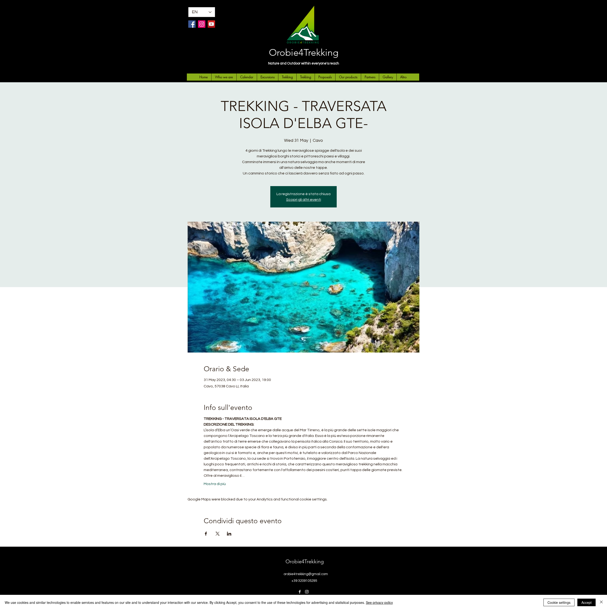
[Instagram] (201, 24)
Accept (586, 602)
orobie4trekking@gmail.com (306, 574)
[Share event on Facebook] (206, 534)
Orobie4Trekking (303, 52)
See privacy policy (379, 602)
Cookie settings (558, 602)
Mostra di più (215, 484)
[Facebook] (192, 24)
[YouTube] (211, 24)
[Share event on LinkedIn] (229, 534)
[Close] (601, 602)
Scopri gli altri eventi (303, 200)
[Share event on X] (217, 534)
